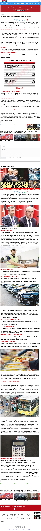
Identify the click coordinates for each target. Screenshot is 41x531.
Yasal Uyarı (31, 529)
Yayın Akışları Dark (10, 514)
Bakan (2, 480)
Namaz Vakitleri (16, 514)
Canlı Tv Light (2, 515)
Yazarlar (28, 515)
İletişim (13, 529)
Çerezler (20, 529)
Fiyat (5, 121)
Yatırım (16, 121)
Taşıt (16, 480)
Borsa (27, 3)
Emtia (38, 3)
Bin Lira (2, 121)
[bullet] (15, 157)
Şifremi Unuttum (3, 522)
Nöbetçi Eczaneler (10, 515)
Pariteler (18, 3)
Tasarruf (13, 480)
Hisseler (14, 3)
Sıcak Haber (28, 518)
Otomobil (12, 121)
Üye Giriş (1, 519)
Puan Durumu (16, 515)
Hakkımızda (10, 529)
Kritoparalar (22, 3)
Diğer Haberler (31, 3)
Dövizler (7, 3)
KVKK (23, 529)
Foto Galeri (28, 512)
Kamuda (9, 480)
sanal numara (9, 518)
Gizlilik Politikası (16, 529)
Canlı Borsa (2, 3)
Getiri (8, 121)
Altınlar (11, 3)
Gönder (3, 157)
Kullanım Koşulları (26, 529)
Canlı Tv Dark (9, 512)
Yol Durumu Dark (3, 514)
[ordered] (13, 157)
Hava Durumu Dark (3, 512)
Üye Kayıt (2, 521)
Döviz (35, 3)
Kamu (5, 480)
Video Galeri (28, 514)
